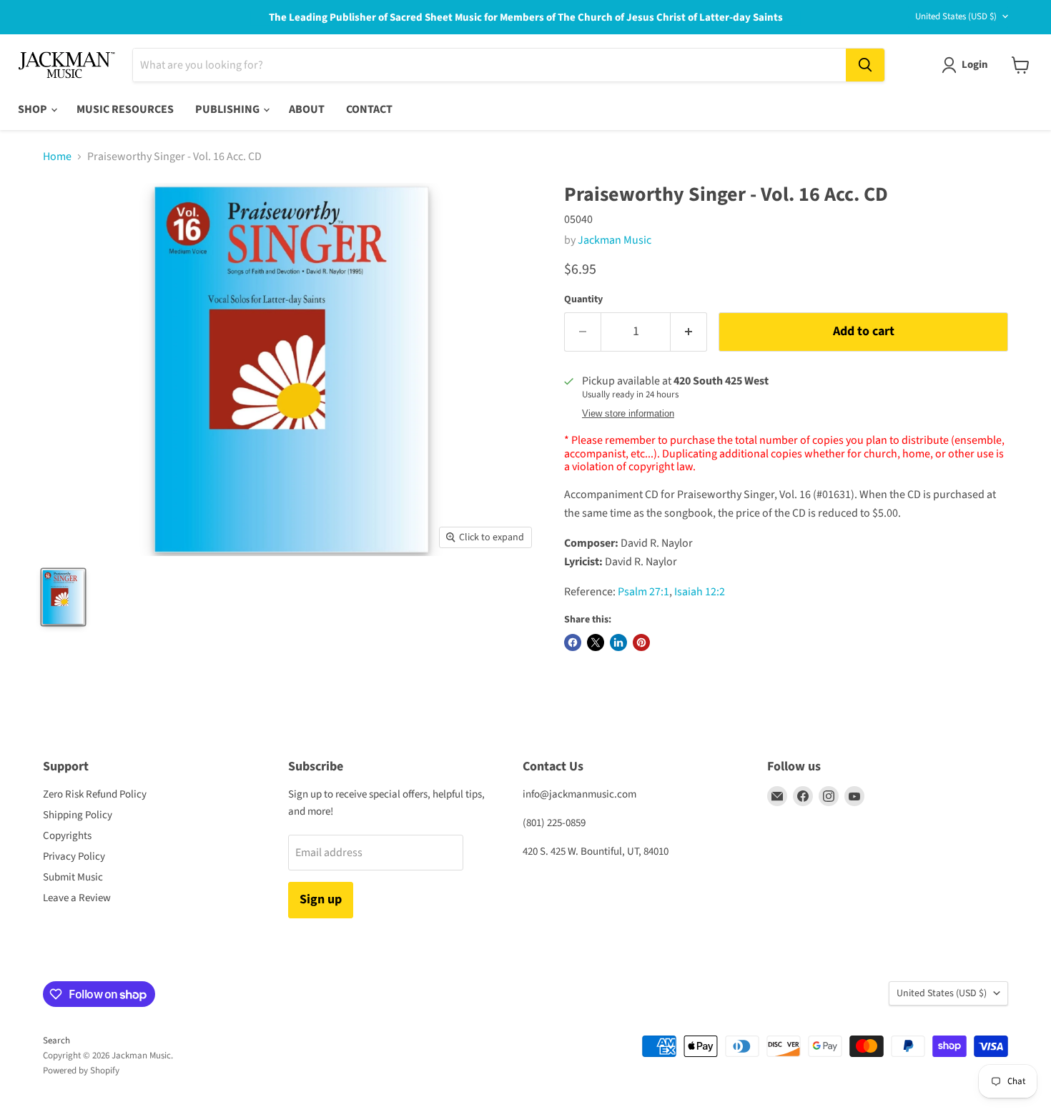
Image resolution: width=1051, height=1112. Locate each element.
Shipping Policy (77, 815)
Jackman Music (614, 240)
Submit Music (73, 877)
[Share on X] (595, 642)
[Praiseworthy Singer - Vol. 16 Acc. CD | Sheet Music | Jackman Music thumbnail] (63, 597)
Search (56, 1040)
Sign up (321, 899)
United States (956, 16)
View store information (628, 414)
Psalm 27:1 (643, 592)
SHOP (33, 109)
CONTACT (369, 109)
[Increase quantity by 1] (689, 332)
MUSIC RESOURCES (125, 109)
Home (57, 156)
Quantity (583, 299)
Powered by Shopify (81, 1070)
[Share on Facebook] (572, 642)
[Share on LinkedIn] (618, 642)
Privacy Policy (74, 856)
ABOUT (307, 109)
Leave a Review (77, 897)
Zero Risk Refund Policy (95, 794)
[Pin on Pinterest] (641, 642)
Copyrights (67, 835)
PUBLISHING (228, 109)
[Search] (865, 65)
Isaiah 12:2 (699, 592)
